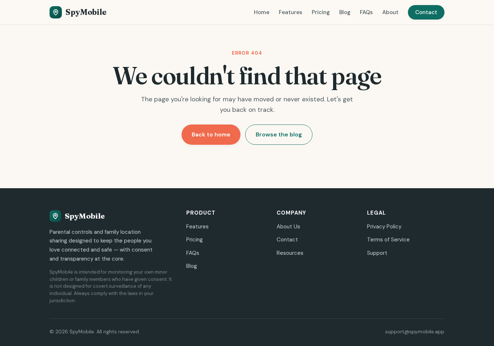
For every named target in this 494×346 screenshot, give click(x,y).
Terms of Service (388, 239)
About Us (288, 226)
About (390, 12)
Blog (344, 12)
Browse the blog (279, 134)
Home (261, 12)
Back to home (211, 134)
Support (377, 253)
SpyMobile (85, 12)
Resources (290, 253)
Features (290, 12)
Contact (426, 12)
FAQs (366, 12)
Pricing (321, 12)
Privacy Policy (384, 226)
